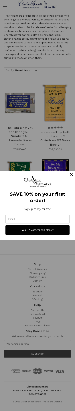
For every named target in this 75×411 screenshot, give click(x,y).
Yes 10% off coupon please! (37, 229)
